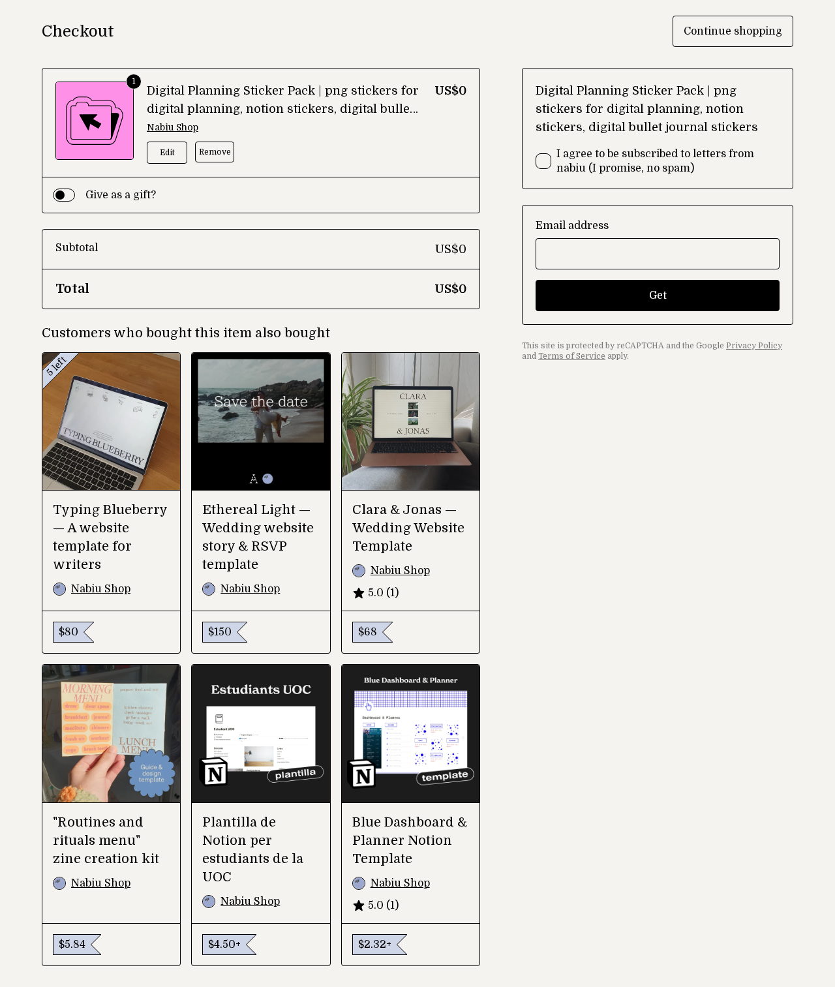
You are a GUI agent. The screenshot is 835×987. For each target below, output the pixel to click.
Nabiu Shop (172, 127)
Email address (572, 226)
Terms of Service (571, 356)
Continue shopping (733, 31)
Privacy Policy (754, 345)
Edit (167, 152)
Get (658, 295)
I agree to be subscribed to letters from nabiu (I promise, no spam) (655, 161)
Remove (215, 152)
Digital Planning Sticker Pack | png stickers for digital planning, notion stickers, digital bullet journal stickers (283, 109)
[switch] (64, 195)
